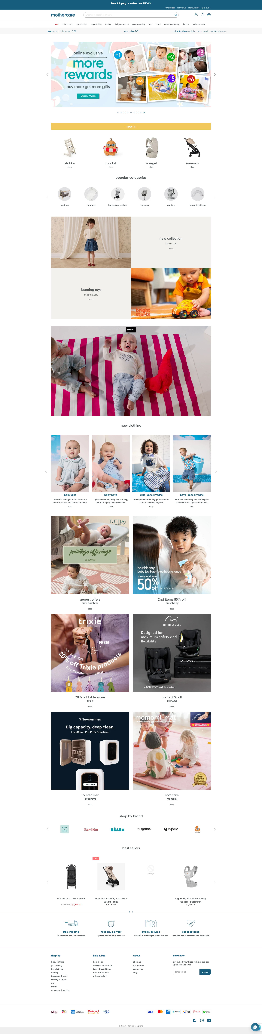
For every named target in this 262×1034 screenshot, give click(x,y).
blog (135, 972)
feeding (54, 972)
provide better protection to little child (191, 935)
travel (54, 986)
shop (70, 167)
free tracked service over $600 (71, 935)
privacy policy (99, 976)
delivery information (102, 965)
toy (52, 983)
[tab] (117, 112)
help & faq (98, 962)
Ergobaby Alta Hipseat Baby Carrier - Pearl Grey (190, 900)
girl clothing (56, 965)
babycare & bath (59, 976)
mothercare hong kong (134, 1026)
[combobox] (131, 15)
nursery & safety (58, 979)
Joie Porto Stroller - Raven (71, 898)
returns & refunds (101, 972)
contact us (138, 969)
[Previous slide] (47, 74)
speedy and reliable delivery (111, 935)
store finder (138, 965)
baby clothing (57, 962)
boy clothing (57, 969)
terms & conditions (102, 969)
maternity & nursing (60, 990)
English (207, 8)
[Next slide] (215, 74)
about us (137, 962)
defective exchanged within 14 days (151, 935)
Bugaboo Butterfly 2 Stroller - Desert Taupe (111, 900)
